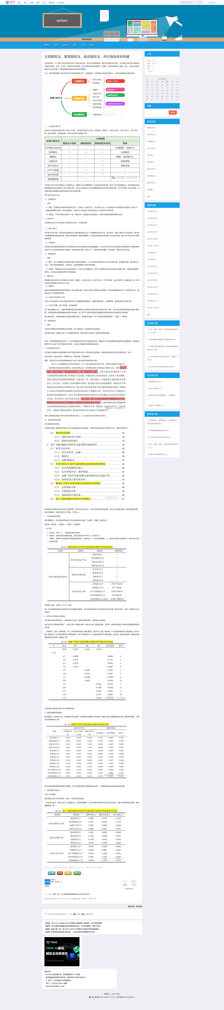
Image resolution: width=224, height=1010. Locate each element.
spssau (62, 20)
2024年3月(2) (152, 218)
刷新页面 (131, 906)
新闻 (31, 2)
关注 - (59, 882)
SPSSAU (151, 134)
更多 (148, 196)
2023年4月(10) (152, 287)
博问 (38, 2)
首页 (56, 45)
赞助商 (51, 2)
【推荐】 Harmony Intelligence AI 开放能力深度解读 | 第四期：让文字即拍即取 (73, 923)
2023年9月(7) (152, 252)
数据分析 (152, 127)
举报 (94, 898)
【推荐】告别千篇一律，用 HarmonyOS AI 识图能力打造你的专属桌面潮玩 (71, 929)
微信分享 (77, 873)
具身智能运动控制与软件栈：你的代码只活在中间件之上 (66, 977)
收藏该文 (68, 873)
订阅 (83, 45)
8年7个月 (155, 63)
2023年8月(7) (152, 259)
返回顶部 (139, 906)
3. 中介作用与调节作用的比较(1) (159, 437)
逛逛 (82, 914)
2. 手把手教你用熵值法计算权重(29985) (161, 339)
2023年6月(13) (152, 273)
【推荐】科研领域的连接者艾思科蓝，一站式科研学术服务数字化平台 (69, 932)
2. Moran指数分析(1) (154, 388)
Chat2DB (60, 2)
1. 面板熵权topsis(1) (154, 381)
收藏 (90, 898)
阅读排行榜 (152, 323)
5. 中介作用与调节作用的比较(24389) (160, 366)
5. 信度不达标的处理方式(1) (157, 454)
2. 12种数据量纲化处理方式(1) (158, 430)
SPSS (150, 155)
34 (153, 66)
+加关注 (46, 886)
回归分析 (151, 169)
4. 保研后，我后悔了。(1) (156, 405)
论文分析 (151, 148)
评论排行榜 (152, 375)
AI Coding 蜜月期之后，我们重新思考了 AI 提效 (63, 974)
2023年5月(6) (152, 280)
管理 (92, 45)
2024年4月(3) (152, 211)
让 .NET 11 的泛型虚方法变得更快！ (59, 980)
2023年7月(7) (152, 266)
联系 (75, 45)
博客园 (47, 45)
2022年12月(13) (153, 307)
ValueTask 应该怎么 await (55, 986)
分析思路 (151, 176)
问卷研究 (151, 141)
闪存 (44, 2)
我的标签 (151, 121)
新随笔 (66, 45)
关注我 (60, 873)
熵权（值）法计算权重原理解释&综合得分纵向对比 (71, 894)
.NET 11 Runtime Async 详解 (56, 983)
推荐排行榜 (152, 413)
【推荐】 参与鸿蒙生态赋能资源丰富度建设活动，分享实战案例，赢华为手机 (72, 926)
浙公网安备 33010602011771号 (103, 997)
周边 (25, 2)
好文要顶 (51, 873)
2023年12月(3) (152, 239)
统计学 (150, 162)
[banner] (9, 2)
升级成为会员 (129, 889)
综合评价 (151, 182)
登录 (74, 914)
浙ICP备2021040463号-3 (125, 997)
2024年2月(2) (152, 225)
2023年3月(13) (152, 294)
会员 (19, 2)
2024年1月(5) (152, 232)
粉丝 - (53, 882)
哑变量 (150, 189)
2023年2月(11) (152, 301)
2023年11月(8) (152, 245)
